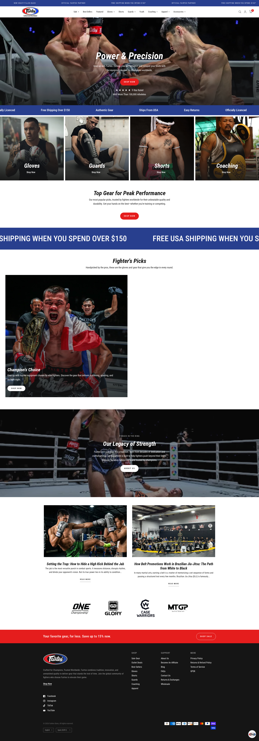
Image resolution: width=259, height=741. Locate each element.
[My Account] (245, 11)
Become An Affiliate (169, 662)
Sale (75, 12)
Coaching (152, 12)
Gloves (110, 12)
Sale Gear (136, 658)
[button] (129, 81)
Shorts (121, 12)
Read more (85, 579)
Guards (131, 12)
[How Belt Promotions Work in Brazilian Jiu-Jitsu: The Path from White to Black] (173, 531)
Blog (163, 667)
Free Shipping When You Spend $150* (87, 3)
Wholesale (165, 684)
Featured (99, 12)
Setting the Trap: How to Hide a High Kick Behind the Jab (85, 564)
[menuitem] (76, 12)
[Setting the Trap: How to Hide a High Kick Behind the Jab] (85, 531)
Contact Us (165, 675)
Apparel (164, 12)
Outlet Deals (137, 662)
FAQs (163, 671)
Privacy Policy (196, 658)
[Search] (240, 11)
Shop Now (31, 172)
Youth (141, 12)
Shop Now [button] (47, 684)
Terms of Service (197, 667)
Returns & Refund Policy (201, 662)
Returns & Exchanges (170, 679)
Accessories (178, 12)
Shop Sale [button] (206, 636)
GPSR (192, 671)
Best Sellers (87, 12)
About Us (165, 658)
